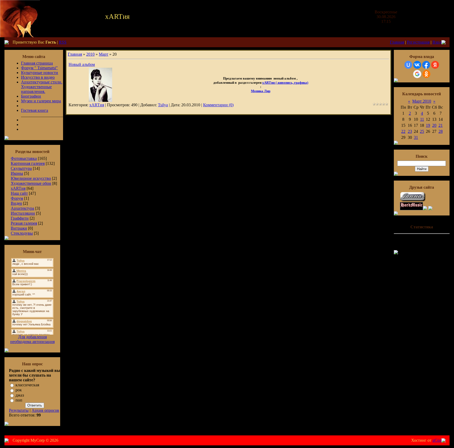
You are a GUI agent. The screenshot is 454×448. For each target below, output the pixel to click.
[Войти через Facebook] (426, 65)
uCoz (436, 440)
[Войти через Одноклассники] (426, 74)
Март (103, 54)
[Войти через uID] (408, 65)
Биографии (31, 96)
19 (428, 125)
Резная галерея (24, 223)
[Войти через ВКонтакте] (417, 65)
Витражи (19, 228)
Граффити (20, 218)
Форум (17, 198)
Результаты (19, 410)
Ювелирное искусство (31, 178)
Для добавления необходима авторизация (32, 339)
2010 (90, 54)
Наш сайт (19, 193)
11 (422, 119)
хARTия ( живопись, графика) (285, 83)
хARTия (18, 188)
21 (440, 125)
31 (416, 137)
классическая (27, 385)
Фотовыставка (24, 158)
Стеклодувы (22, 233)
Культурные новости (39, 72)
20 (434, 125)
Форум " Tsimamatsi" (39, 68)
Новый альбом (82, 64)
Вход (436, 42)
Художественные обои (31, 183)
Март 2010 (421, 101)
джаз (20, 395)
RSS (62, 42)
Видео (16, 203)
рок (19, 390)
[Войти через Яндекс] (435, 65)
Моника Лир (260, 91)
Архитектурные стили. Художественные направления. (41, 87)
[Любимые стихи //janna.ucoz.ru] (413, 200)
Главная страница (37, 63)
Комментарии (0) (218, 105)
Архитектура (22, 208)
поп (19, 400)
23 (410, 131)
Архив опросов (45, 410)
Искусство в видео (38, 77)
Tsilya (163, 105)
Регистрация (418, 42)
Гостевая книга (34, 110)
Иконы (17, 173)
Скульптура (21, 168)
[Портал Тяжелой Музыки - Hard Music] (411, 209)
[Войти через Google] (417, 74)
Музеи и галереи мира (41, 101)
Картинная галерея (28, 163)
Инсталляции (23, 213)
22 (403, 131)
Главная (397, 42)
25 (422, 131)
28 (440, 131)
